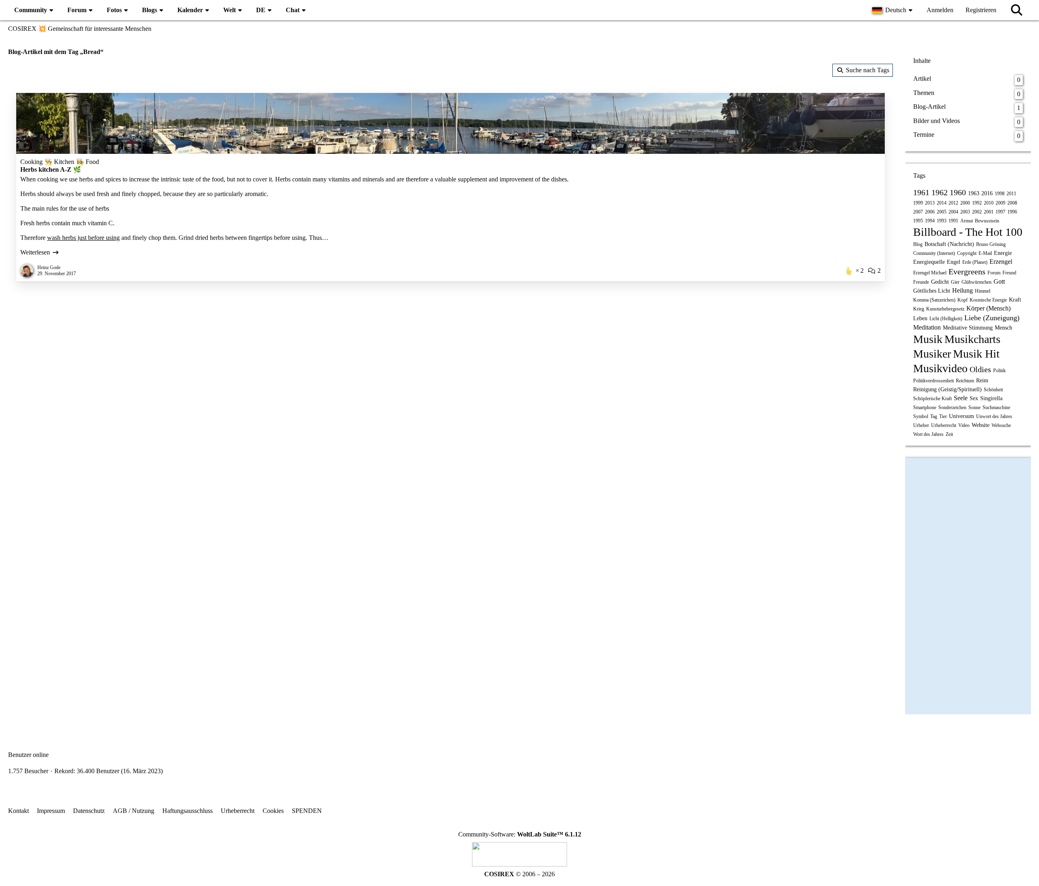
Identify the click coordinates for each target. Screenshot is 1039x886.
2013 (930, 203)
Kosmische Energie (988, 300)
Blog (918, 244)
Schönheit (993, 389)
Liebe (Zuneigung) (992, 318)
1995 (918, 221)
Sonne (974, 407)
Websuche (1001, 425)
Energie (1003, 253)
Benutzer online (28, 754)
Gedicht (940, 282)
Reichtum (965, 381)
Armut (966, 221)
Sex (974, 398)
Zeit (949, 434)
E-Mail (985, 253)
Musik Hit (976, 353)
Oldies (980, 369)
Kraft (1015, 300)
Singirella (991, 398)
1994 (930, 221)
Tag (933, 416)
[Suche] (1016, 10)
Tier (943, 416)
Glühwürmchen (976, 282)
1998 (1000, 193)
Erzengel (1000, 261)
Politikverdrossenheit (933, 381)
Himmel (982, 291)
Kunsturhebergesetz (945, 309)
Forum (993, 273)
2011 (1011, 193)
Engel (953, 262)
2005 (941, 212)
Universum (961, 416)
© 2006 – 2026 (519, 874)
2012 (953, 203)
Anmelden (940, 9)
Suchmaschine (996, 407)
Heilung (962, 290)
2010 (989, 203)
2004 (953, 212)
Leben (920, 318)
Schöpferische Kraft (932, 398)
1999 (918, 203)
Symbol (920, 416)
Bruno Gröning (991, 244)
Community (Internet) (934, 253)
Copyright (966, 253)
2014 (941, 203)
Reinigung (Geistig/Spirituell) (947, 389)
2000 (965, 203)
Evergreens (966, 271)
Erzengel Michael (929, 273)
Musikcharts (972, 339)
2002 (977, 212)
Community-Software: (519, 834)
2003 (965, 212)
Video (964, 425)
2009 (1000, 203)
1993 (941, 221)
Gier (955, 282)
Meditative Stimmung (968, 328)
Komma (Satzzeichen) (934, 300)
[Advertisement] (450, 354)
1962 (939, 192)
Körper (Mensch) (988, 308)
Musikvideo (940, 368)
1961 (921, 192)
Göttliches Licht (931, 291)
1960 (958, 192)
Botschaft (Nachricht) (949, 244)
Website (980, 425)
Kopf (962, 300)
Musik (927, 339)
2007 (918, 212)
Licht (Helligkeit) (945, 318)
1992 (977, 203)
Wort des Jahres (928, 434)
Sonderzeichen (952, 407)
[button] (893, 10)
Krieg (918, 309)
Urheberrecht (943, 425)
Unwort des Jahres (994, 416)
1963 (973, 193)
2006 (930, 212)
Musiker (932, 353)
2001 (989, 212)
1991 (953, 221)
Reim (982, 380)
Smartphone (924, 407)
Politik (999, 370)
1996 (1012, 212)
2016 (987, 193)
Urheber (921, 425)
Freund (1009, 273)
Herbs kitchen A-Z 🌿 (50, 169)
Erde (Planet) (974, 262)
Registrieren (981, 9)
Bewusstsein (987, 221)
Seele (961, 397)
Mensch (1003, 328)
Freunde (921, 282)
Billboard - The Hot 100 (967, 232)
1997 (1000, 212)
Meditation (927, 327)
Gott (999, 281)
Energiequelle (929, 262)
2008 (1012, 203)
